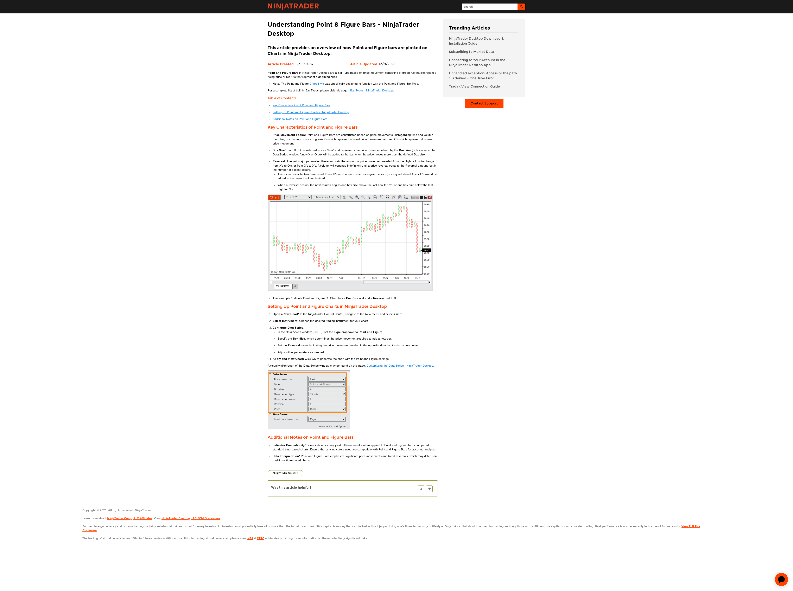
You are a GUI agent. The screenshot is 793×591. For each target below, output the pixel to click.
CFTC (260, 538)
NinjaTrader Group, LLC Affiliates (129, 518)
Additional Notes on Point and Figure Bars (300, 119)
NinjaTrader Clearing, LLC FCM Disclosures (190, 518)
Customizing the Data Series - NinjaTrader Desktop (400, 365)
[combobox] (490, 7)
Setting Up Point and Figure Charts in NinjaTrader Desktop (311, 112)
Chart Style (317, 83)
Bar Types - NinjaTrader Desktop (371, 90)
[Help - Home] (293, 7)
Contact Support (484, 103)
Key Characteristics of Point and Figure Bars (301, 105)
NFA (250, 538)
